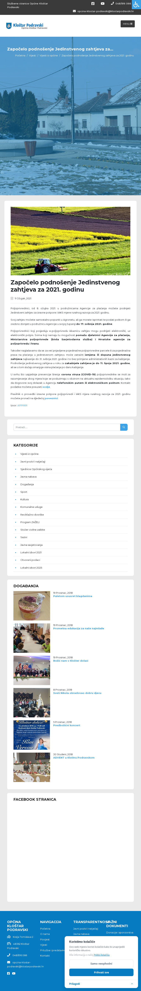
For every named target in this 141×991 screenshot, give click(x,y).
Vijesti (32, 55)
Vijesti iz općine (49, 55)
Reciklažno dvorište (32, 514)
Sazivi (23, 537)
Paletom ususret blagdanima (72, 596)
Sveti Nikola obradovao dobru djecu (77, 693)
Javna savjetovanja (31, 544)
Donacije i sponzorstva (119, 932)
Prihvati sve (101, 972)
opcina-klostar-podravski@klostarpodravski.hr (105, 11)
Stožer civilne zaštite (32, 529)
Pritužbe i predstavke (53, 950)
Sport (23, 491)
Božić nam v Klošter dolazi (70, 660)
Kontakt (45, 955)
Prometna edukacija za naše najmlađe (78, 628)
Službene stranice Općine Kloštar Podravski (27, 5)
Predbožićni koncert (66, 725)
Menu (126, 23)
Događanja (27, 484)
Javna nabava (28, 476)
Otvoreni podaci (30, 559)
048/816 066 (123, 3)
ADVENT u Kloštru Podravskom (74, 757)
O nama (45, 933)
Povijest (45, 939)
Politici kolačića (101, 954)
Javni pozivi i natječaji (32, 461)
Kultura (24, 499)
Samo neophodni (101, 963)
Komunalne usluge (31, 506)
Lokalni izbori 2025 (31, 567)
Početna (20, 55)
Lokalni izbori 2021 (30, 552)
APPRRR (22, 405)
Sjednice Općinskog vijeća (36, 469)
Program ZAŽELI (29, 522)
